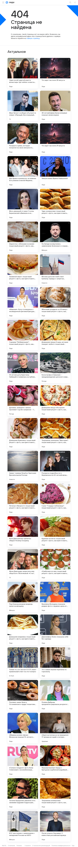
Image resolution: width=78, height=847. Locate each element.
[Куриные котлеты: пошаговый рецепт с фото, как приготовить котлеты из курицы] (55, 531)
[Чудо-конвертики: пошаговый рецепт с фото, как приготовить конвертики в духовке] (55, 204)
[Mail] (7, 2)
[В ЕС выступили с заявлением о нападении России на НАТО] (23, 826)
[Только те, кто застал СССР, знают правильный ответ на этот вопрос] (23, 662)
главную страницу (33, 38)
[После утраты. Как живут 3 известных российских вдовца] (55, 826)
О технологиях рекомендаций (41, 845)
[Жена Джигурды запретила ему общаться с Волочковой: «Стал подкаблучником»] (23, 564)
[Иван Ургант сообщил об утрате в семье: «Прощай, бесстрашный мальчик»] (23, 106)
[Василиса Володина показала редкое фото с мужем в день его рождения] (55, 597)
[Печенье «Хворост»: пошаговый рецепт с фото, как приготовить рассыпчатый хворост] (23, 499)
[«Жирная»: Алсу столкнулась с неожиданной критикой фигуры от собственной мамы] (23, 302)
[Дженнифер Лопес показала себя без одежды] (55, 630)
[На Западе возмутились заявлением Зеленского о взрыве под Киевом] (55, 237)
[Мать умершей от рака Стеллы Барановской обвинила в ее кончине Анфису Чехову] (23, 204)
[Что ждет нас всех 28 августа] (55, 73)
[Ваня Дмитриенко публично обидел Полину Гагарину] (23, 531)
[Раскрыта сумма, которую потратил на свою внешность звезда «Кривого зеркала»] (23, 138)
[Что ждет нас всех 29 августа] (55, 138)
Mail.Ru (4, 845)
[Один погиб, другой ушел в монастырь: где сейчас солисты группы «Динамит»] (23, 73)
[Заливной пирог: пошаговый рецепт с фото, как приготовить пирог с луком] (23, 269)
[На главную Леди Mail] (11, 2)
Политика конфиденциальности (61, 845)
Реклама (19, 845)
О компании (11, 845)
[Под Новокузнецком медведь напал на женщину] (23, 597)
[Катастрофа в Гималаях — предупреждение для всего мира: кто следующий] (55, 368)
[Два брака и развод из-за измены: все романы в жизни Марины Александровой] (23, 171)
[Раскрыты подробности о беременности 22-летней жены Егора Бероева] (55, 466)
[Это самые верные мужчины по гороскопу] (55, 662)
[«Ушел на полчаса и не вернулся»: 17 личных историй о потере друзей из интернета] (55, 728)
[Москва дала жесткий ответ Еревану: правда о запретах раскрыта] (55, 269)
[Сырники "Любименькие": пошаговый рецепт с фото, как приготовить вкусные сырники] (23, 335)
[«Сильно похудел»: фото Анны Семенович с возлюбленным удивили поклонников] (23, 760)
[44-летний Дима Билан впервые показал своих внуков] (55, 106)
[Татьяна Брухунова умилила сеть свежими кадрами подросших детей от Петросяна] (23, 793)
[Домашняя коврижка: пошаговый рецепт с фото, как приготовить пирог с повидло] (23, 630)
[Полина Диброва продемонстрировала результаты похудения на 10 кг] (55, 695)
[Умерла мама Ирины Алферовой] (55, 171)
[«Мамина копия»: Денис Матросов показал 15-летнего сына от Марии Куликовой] (23, 728)
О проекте (28, 845)
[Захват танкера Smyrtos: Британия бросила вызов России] (23, 466)
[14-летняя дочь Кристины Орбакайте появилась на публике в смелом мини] (23, 368)
